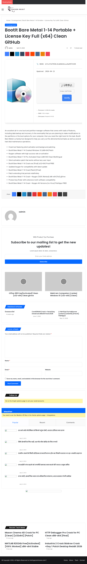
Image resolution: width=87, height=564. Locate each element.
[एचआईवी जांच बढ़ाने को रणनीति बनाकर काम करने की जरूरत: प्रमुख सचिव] (11, 468)
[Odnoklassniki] (43, 54)
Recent (42, 422)
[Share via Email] (60, 194)
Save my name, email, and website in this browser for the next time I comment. (33, 378)
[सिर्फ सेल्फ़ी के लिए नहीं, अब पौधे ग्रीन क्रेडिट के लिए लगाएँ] (11, 445)
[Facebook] (7, 54)
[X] (12, 54)
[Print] (65, 194)
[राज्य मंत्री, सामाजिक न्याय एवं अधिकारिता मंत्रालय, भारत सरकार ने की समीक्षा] (11, 479)
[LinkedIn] (17, 54)
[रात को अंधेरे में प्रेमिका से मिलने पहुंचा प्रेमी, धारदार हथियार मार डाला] (11, 433)
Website (48, 369)
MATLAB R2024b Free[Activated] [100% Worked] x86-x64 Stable (22, 545)
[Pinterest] (27, 54)
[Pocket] (48, 54)
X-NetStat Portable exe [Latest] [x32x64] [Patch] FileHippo (68, 314)
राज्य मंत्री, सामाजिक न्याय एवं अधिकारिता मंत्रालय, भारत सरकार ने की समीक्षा (44, 476)
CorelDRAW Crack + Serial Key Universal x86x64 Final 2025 (43, 313)
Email (7, 369)
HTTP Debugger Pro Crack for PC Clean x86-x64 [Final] (62, 534)
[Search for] (84, 10)
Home (8, 20)
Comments (70, 422)
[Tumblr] (22, 54)
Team (76, 560)
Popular (15, 422)
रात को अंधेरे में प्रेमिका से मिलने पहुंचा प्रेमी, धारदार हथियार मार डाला (41, 430)
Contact (82, 560)
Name (7, 360)
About (71, 560)
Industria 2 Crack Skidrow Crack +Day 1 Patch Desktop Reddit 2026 (63, 545)
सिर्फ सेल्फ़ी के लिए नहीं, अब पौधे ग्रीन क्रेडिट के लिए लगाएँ (37, 442)
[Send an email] (13, 48)
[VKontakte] (37, 54)
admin (11, 48)
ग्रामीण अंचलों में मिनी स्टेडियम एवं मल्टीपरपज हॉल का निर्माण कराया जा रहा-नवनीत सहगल (50, 453)
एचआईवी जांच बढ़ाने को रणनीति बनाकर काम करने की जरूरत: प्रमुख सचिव (43, 465)
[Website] (20, 215)
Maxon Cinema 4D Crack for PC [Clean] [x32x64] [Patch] (22, 534)
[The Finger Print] (17, 9)
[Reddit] (32, 54)
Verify (67, 97)
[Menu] (3, 10)
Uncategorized (16, 20)
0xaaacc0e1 (9, 312)
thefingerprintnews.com (37, 560)
